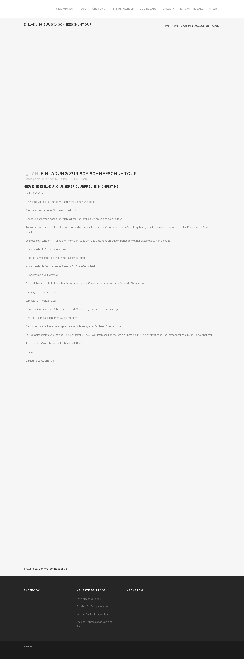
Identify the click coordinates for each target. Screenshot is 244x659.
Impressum (29, 646)
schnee (43, 568)
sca (35, 568)
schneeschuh (58, 568)
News (175, 25)
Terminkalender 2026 (88, 598)
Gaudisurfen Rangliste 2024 (92, 606)
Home (166, 25)
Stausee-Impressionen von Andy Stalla (95, 624)
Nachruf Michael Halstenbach (93, 614)
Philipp (63, 179)
